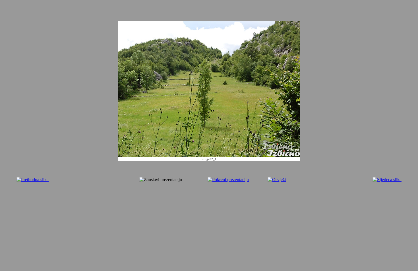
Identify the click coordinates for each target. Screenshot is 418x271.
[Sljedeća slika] (387, 179)
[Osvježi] (277, 179)
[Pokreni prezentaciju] (228, 179)
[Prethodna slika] (32, 179)
